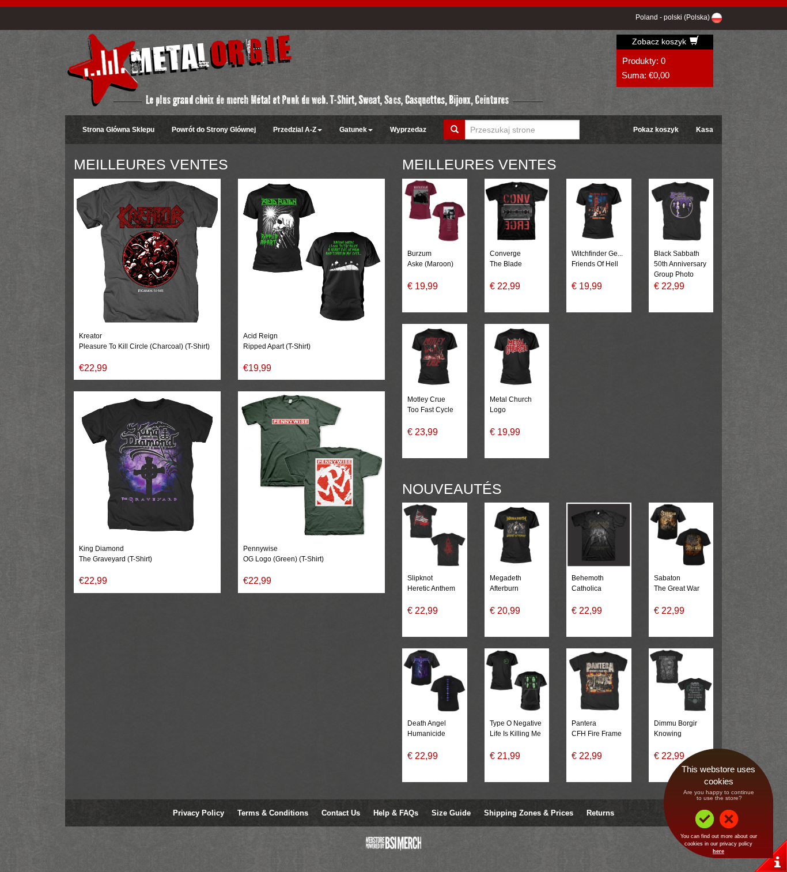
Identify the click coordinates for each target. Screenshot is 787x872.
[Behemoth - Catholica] (598, 535)
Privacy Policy (198, 813)
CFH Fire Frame (597, 734)
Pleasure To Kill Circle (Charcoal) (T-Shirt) (144, 346)
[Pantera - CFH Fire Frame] (598, 681)
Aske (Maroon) (430, 264)
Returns (600, 813)
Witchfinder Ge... (597, 254)
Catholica (586, 588)
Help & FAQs (395, 813)
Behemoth (588, 578)
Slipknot (420, 578)
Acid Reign (260, 336)
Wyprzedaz (408, 130)
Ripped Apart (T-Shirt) (277, 346)
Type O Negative (516, 723)
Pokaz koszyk (656, 130)
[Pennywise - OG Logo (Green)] (311, 464)
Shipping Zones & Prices (528, 813)
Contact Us (340, 813)
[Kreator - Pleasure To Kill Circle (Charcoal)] (147, 252)
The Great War (676, 588)
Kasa (704, 130)
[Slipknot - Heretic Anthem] (434, 535)
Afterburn (504, 588)
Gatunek (353, 130)
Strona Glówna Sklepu (118, 130)
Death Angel (426, 723)
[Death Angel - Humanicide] (434, 681)
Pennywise (260, 549)
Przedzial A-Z (294, 130)
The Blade (506, 264)
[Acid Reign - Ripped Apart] (311, 252)
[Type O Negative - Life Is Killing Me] (517, 681)
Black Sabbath (676, 254)
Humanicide (426, 734)
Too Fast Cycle (430, 410)
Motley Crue (426, 399)
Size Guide (451, 813)
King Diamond (101, 549)
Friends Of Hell (595, 264)
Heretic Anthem (431, 588)
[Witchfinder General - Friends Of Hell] (598, 211)
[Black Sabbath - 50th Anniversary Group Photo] (681, 211)
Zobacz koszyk (660, 41)
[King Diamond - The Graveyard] (147, 464)
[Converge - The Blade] (517, 211)
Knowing (668, 734)
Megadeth (505, 578)
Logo (498, 410)
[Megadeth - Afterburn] (517, 535)
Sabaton (667, 578)
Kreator (90, 336)
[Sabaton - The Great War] (681, 535)
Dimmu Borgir (675, 723)
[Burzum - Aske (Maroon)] (434, 211)
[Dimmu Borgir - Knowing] (681, 681)
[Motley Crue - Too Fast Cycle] (434, 356)
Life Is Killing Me (515, 734)
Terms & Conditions (272, 813)
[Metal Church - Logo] (517, 356)
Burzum (419, 254)
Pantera (584, 723)
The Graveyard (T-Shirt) (115, 559)
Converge (505, 254)
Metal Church (511, 399)
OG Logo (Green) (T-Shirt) (283, 559)
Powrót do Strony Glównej (214, 130)
